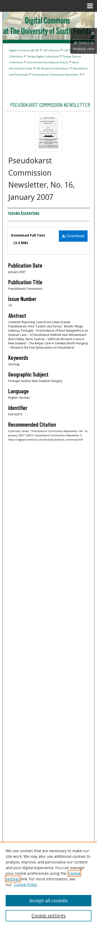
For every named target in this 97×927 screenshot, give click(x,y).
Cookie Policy (25, 884)
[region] (48, 884)
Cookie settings (49, 915)
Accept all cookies (48, 900)
